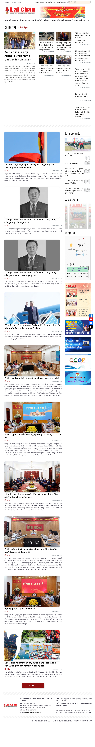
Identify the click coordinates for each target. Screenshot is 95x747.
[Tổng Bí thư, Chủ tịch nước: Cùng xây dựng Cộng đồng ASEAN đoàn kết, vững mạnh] (32, 476)
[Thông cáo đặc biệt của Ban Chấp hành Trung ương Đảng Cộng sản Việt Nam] (32, 202)
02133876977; (31, 710)
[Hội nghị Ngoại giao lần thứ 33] (32, 591)
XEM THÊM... (33, 685)
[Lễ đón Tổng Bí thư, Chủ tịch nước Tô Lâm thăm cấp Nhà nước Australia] (63, 59)
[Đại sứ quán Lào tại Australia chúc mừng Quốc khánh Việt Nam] (19, 40)
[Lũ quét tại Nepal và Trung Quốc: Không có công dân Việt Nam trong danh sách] (46, 36)
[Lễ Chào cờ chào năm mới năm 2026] (78, 144)
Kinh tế (33, 20)
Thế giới (39, 20)
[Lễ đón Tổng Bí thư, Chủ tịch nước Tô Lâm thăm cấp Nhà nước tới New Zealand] (46, 59)
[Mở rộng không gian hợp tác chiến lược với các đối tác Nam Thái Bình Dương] (63, 36)
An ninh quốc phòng (71, 20)
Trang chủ (7, 20)
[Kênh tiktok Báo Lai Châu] (91, 327)
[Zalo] (91, 323)
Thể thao (46, 20)
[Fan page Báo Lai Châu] (91, 315)
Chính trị (15, 20)
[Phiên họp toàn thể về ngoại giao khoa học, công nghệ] (32, 360)
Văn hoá (27, 20)
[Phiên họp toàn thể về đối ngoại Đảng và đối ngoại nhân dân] (32, 417)
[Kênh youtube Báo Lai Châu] (91, 319)
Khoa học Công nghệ (57, 20)
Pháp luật (82, 20)
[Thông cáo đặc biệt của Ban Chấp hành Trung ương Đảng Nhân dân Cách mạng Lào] (32, 255)
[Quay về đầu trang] (91, 742)
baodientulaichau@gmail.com (33, 712)
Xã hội (22, 20)
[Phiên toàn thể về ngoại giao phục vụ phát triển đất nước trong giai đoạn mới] (32, 531)
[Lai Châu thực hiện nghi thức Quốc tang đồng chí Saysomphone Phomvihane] (32, 147)
